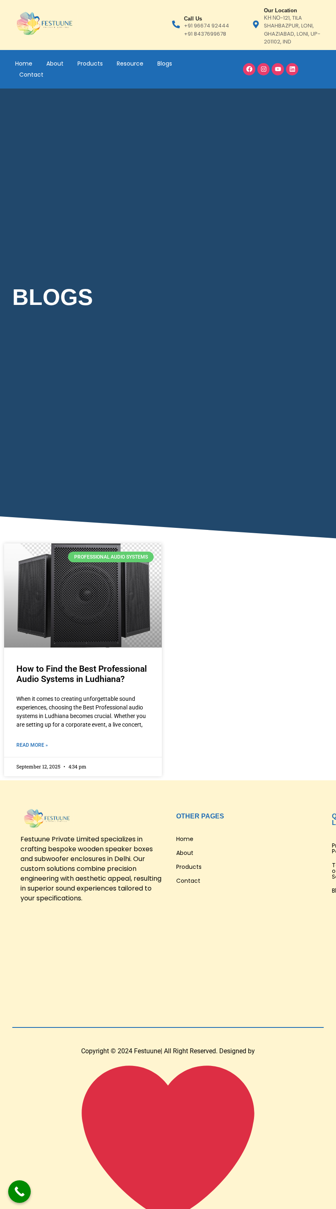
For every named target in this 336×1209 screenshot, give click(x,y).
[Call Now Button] (19, 1191)
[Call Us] (176, 25)
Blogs (164, 63)
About (55, 63)
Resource (130, 63)
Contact (31, 74)
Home (23, 63)
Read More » (32, 745)
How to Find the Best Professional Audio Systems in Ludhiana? (81, 674)
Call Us (193, 19)
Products (90, 63)
